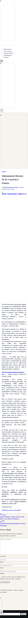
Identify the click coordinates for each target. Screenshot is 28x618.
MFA (19, 510)
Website (2, 573)
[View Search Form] (1, 61)
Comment (3, 556)
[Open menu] (1, 110)
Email (2, 568)
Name (2, 562)
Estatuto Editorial (8, 53)
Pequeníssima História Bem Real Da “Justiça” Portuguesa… (13, 523)
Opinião (4, 171)
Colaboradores (8, 55)
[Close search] (1, 611)
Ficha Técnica (8, 51)
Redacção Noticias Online (11, 187)
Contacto (6, 57)
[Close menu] (0, 598)
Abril (3, 510)
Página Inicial (7, 49)
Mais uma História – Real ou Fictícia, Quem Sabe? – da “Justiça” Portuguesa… (12, 516)
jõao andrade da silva (11, 510)
